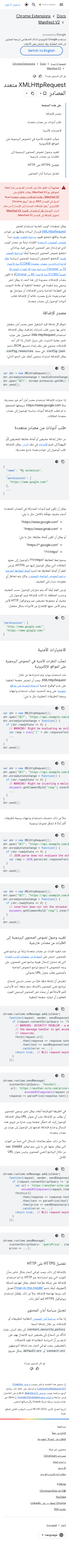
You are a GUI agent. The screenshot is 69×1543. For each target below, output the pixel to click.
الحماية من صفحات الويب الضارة (23, 956)
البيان (25, 444)
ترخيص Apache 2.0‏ (35, 1393)
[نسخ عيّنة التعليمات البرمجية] (63, 368)
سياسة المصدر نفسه (24, 237)
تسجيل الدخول (12, 4)
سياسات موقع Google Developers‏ (35, 1397)
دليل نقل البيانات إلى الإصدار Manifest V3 (27, 210)
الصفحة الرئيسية (58, 63)
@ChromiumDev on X (53, 1490)
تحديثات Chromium (55, 1455)
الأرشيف (62, 1468)
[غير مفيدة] (34, 76)
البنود (63, 1525)
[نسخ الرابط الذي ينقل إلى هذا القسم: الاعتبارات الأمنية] (34, 650)
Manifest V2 (49, 22)
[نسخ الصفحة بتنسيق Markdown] (32, 93)
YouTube (61, 1497)
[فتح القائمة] (61, 4)
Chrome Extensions (33, 16)
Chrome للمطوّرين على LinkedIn (48, 1503)
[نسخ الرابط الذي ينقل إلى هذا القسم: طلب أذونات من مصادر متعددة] (11, 428)
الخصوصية (52, 1525)
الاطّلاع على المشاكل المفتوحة (52, 1439)
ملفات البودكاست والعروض (53, 1474)
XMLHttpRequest (54, 231)
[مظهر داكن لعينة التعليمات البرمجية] (57, 368)
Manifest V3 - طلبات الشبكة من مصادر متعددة (35, 196)
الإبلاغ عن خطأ (59, 1433)
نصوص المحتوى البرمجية (51, 242)
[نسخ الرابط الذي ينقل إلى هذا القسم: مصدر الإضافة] (39, 313)
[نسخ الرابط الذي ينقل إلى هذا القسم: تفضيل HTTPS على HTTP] (23, 1263)
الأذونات (43, 444)
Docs (61, 16)
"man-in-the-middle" (29, 1288)
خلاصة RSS (60, 1509)
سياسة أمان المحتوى (44, 1319)
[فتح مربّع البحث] (33, 4)
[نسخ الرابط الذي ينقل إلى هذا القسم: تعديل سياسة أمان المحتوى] (23, 1310)
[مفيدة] (40, 76)
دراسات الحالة (59, 1462)
